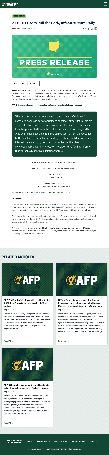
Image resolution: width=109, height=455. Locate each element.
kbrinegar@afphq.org (62, 192)
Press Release (19, 16)
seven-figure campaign (39, 204)
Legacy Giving (61, 442)
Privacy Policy (75, 449)
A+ (15, 84)
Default (33, 84)
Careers (94, 442)
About (30, 442)
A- (23, 84)
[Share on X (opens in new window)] (92, 28)
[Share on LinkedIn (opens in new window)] (96, 28)
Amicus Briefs (79, 442)
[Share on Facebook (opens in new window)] (88, 28)
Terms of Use (43, 442)
